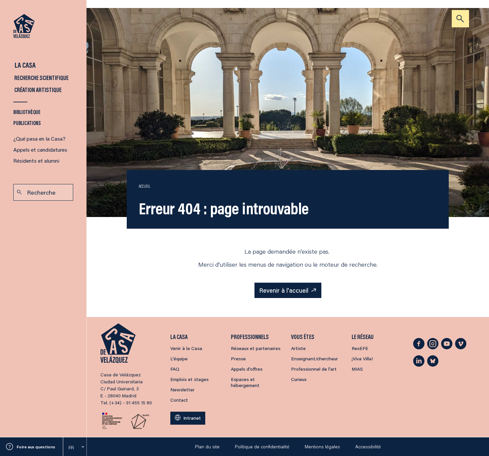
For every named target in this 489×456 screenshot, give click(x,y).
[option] (74, 447)
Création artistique (37, 90)
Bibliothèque (27, 111)
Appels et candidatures (40, 149)
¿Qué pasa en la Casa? (39, 138)
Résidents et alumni (36, 160)
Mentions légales (322, 447)
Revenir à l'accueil (283, 290)
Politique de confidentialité (262, 447)
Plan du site (207, 447)
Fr (71, 448)
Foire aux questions (36, 446)
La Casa (24, 65)
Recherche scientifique (41, 78)
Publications (27, 122)
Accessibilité (368, 447)
